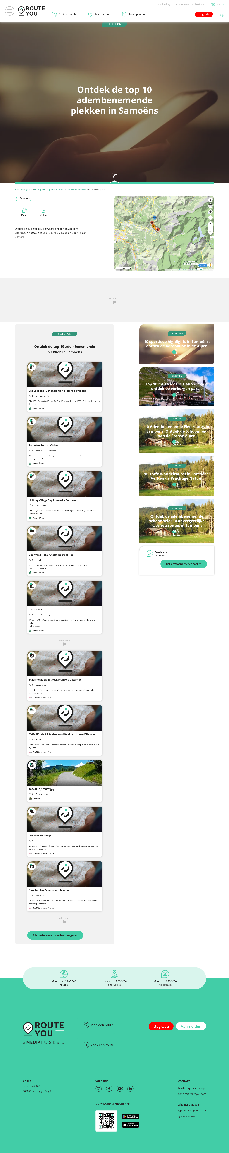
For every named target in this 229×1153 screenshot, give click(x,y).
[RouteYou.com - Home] (31, 11)
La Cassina (35, 609)
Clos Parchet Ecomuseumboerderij (50, 890)
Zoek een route (102, 1045)
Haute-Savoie (57, 189)
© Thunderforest (183, 270)
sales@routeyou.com (193, 1094)
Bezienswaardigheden (24, 189)
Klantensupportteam (193, 1110)
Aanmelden (191, 1026)
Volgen (44, 215)
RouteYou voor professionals (190, 4)
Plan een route (102, 1025)
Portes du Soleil (71, 189)
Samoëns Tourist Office (43, 445)
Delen (24, 215)
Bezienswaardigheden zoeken (183, 564)
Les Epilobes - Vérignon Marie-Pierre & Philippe (57, 390)
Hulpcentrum (189, 1116)
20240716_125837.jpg (41, 789)
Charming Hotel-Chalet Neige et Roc (51, 555)
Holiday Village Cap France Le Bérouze (52, 500)
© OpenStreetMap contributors (201, 270)
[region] (164, 233)
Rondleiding (163, 4)
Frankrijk (38, 189)
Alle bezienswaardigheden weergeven (55, 935)
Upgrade (204, 14)
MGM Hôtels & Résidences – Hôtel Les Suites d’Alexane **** (65, 734)
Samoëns (83, 189)
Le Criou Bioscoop (40, 835)
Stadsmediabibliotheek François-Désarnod (55, 679)
